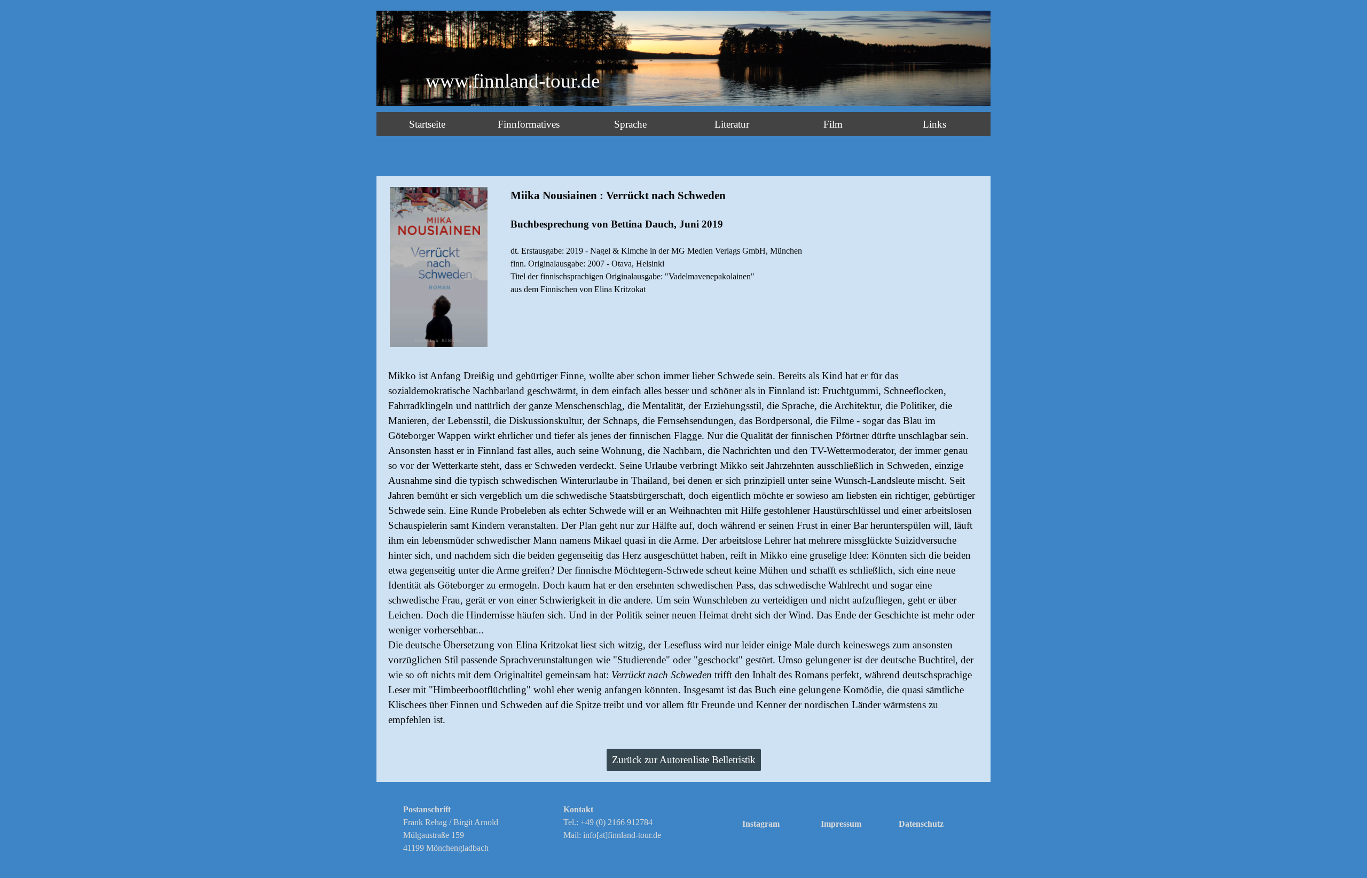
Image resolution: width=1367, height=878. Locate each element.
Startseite (427, 124)
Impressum (841, 823)
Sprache (630, 124)
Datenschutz (921, 823)
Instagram (761, 823)
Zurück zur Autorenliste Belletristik (684, 759)
